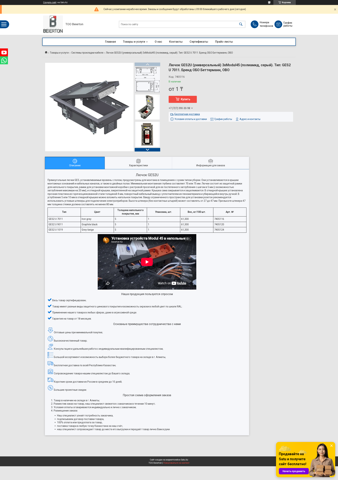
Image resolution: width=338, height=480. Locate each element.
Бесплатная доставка (187, 114)
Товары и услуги (134, 41)
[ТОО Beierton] (53, 24)
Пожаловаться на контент (176, 463)
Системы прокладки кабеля (87, 52)
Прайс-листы (224, 41)
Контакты (176, 41)
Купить (185, 99)
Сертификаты (199, 41)
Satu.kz (184, 460)
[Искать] (241, 24)
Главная (110, 41)
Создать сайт (50, 2)
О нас (158, 41)
